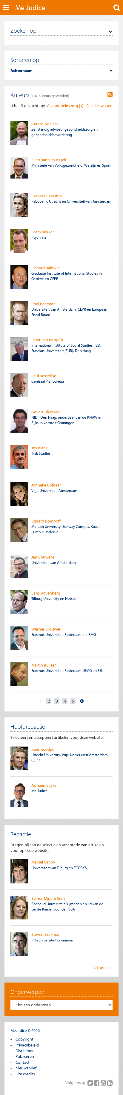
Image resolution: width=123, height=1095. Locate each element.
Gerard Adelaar (44, 123)
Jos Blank (39, 447)
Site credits (25, 1074)
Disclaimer (25, 1050)
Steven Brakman (46, 934)
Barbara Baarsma (46, 195)
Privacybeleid (27, 1045)
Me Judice (30, 7)
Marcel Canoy (43, 862)
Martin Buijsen (44, 665)
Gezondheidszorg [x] (65, 105)
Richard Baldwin (45, 267)
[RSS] (110, 95)
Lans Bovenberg (45, 593)
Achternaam (21, 70)
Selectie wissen (99, 105)
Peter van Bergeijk (47, 339)
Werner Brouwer (46, 629)
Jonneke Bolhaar (46, 485)
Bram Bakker (42, 231)
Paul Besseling (43, 375)
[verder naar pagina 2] (82, 701)
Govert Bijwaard (45, 411)
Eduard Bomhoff (46, 521)
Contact (23, 1062)
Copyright (24, 1039)
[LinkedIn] (110, 1083)
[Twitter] (90, 1083)
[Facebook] (97, 1083)
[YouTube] (104, 1083)
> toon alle (103, 967)
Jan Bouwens (43, 557)
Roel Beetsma (43, 303)
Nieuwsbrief (26, 1068)
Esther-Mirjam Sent (48, 898)
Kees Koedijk (42, 749)
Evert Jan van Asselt (49, 159)
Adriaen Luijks (43, 785)
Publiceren (25, 1056)
